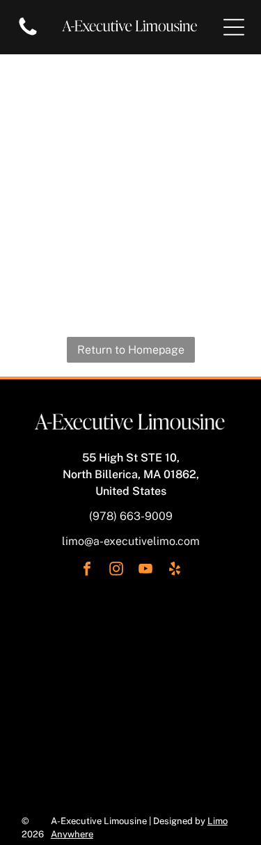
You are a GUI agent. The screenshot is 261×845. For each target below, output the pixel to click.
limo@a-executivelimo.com (131, 541)
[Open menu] (233, 27)
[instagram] (116, 570)
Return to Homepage (130, 349)
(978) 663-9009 (131, 516)
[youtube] (145, 570)
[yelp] (174, 570)
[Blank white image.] (28, 34)
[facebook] (87, 570)
